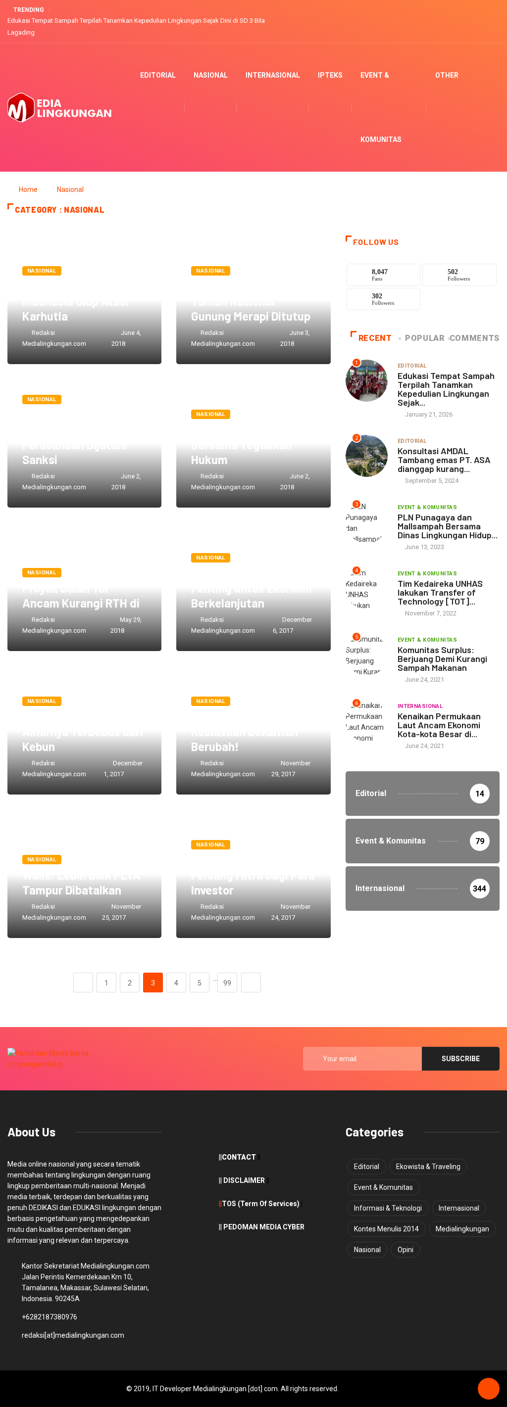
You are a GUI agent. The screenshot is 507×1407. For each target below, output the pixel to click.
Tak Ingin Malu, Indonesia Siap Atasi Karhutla (75, 301)
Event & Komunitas (381, 107)
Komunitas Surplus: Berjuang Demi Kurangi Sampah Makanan (442, 658)
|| (220, 1204)
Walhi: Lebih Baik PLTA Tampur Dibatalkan (81, 882)
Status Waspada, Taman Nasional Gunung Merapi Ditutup (250, 301)
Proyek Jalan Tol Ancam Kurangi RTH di (81, 595)
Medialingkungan (462, 1229)
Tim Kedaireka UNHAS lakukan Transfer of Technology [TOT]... (440, 592)
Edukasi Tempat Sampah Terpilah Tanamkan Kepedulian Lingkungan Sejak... (446, 389)
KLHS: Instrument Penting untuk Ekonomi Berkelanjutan (251, 588)
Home (28, 189)
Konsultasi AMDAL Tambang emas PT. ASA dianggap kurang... (444, 459)
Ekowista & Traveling (428, 1167)
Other (446, 75)
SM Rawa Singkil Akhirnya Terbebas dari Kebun (82, 731)
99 (227, 983)
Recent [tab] (375, 338)
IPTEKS (330, 75)
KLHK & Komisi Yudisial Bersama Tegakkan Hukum (251, 444)
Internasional (273, 75)
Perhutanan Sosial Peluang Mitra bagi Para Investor (253, 875)
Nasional (211, 75)
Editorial (158, 75)
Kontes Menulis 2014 (386, 1229)
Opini (405, 1250)
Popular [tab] (424, 338)
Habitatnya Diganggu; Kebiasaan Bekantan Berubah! (248, 731)
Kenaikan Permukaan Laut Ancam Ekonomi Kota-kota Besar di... (439, 724)
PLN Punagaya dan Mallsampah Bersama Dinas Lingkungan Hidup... (448, 526)
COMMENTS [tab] (475, 338)
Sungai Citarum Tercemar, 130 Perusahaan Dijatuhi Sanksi (74, 437)
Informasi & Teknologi (388, 1208)
